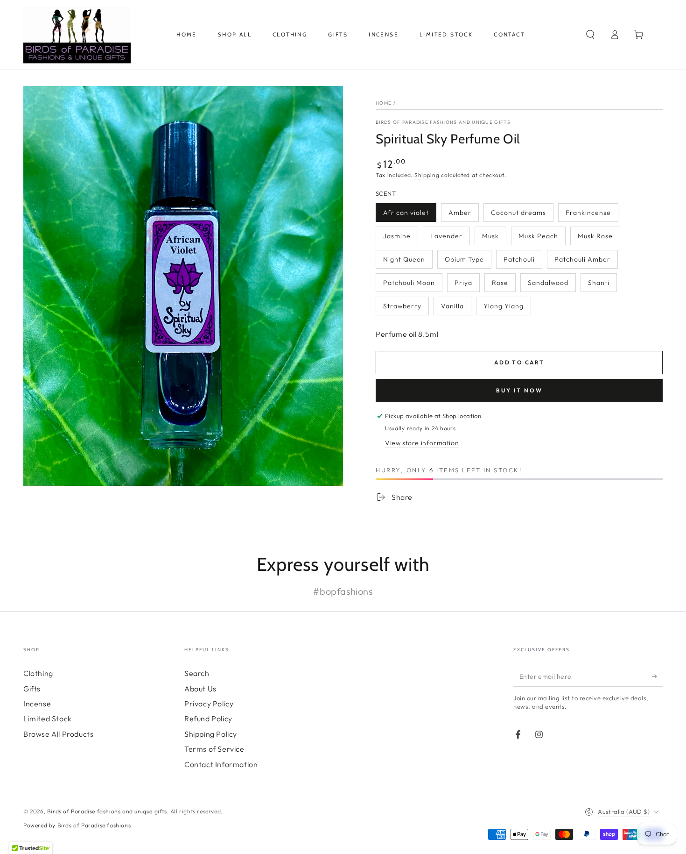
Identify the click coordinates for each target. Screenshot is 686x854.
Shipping (427, 174)
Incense (37, 703)
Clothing (38, 673)
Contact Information (221, 764)
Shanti (598, 282)
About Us (200, 688)
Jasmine (397, 236)
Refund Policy (208, 718)
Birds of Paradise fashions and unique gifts (443, 122)
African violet (406, 212)
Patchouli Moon (409, 282)
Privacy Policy (208, 703)
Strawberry (402, 306)
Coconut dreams (518, 212)
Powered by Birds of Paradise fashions (77, 825)
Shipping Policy (210, 734)
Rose (500, 282)
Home (384, 103)
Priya (463, 282)
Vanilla (452, 306)
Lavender (446, 236)
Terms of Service (214, 749)
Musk (490, 236)
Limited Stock (47, 718)
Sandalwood (548, 282)
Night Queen (404, 259)
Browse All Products (58, 734)
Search (197, 673)
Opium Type (464, 259)
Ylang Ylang (503, 306)
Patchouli (519, 259)
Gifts (32, 688)
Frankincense (588, 212)
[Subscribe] (657, 676)
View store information (422, 443)
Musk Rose (595, 236)
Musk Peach (538, 236)
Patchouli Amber (582, 259)
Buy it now (519, 390)
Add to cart (519, 362)
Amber (459, 212)
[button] (590, 34)
